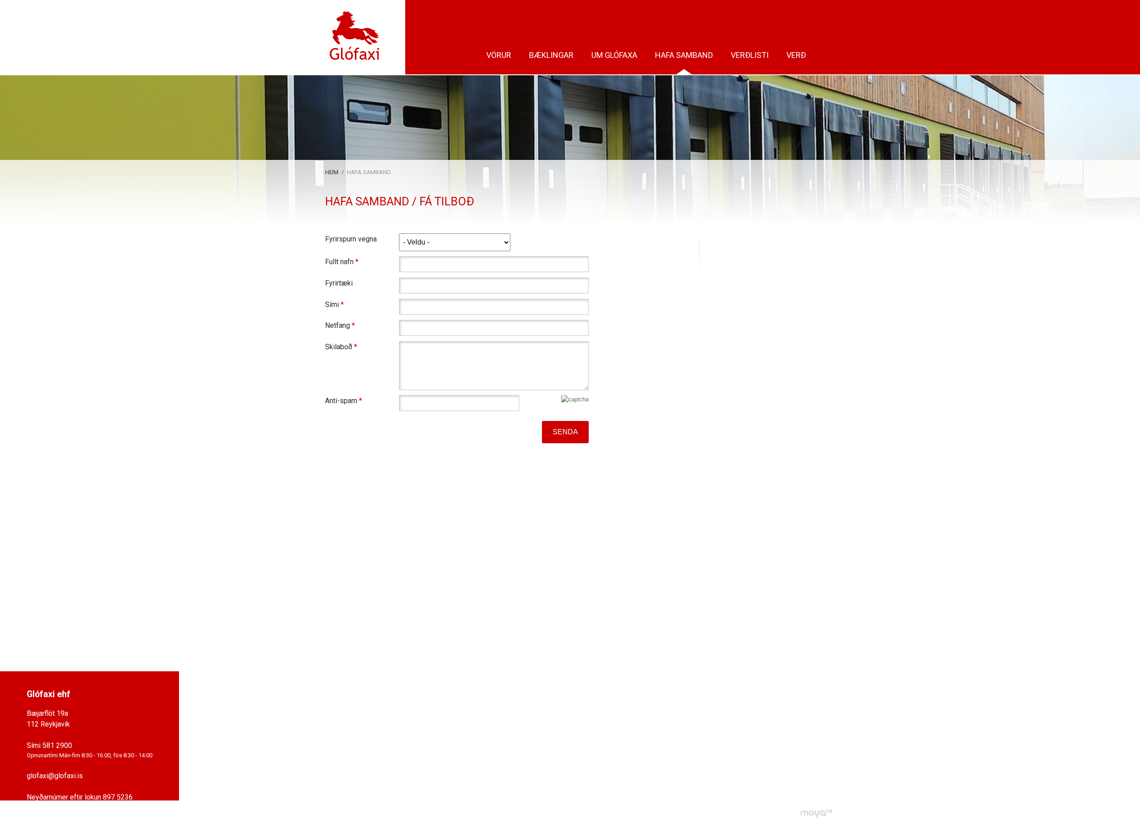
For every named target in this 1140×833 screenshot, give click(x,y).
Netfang (337, 325)
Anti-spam (341, 400)
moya (816, 813)
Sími (332, 304)
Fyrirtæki (339, 283)
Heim (331, 172)
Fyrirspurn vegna (351, 239)
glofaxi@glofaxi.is (55, 776)
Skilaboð (338, 347)
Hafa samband (369, 172)
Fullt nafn (339, 261)
